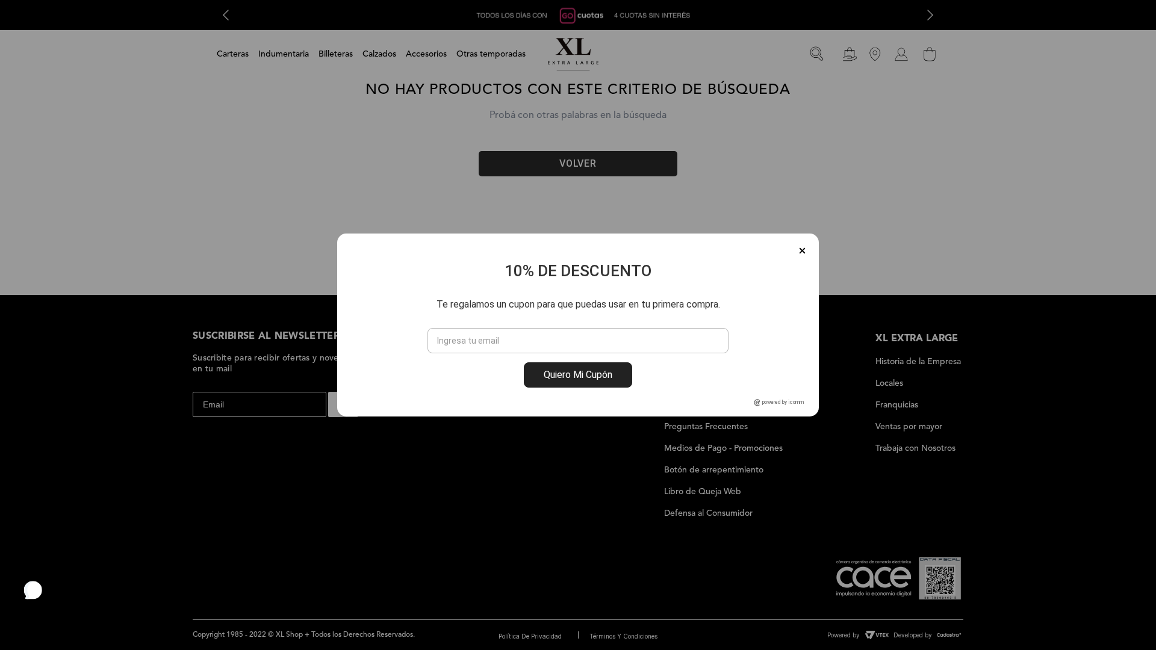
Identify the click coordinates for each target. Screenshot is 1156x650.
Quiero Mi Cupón (578, 374)
